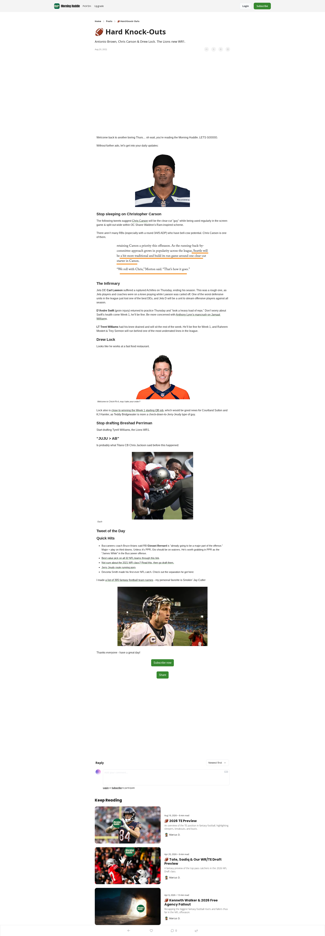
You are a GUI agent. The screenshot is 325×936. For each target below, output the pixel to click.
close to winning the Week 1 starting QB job (137, 410)
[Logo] (57, 6)
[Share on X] (213, 49)
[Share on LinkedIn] (227, 49)
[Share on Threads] (220, 49)
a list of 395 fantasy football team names (129, 580)
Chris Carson (140, 220)
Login (106, 788)
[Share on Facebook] (206, 49)
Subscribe (117, 788)
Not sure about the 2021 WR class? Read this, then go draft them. (138, 562)
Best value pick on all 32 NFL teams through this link (130, 558)
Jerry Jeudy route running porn (118, 567)
